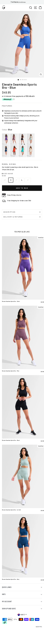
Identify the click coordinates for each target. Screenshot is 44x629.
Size (4, 175)
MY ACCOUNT (7, 602)
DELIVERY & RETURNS (13, 217)
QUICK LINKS (6, 587)
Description (9, 212)
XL (28, 180)
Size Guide (7, 173)
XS (5, 180)
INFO (4, 594)
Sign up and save (9, 609)
